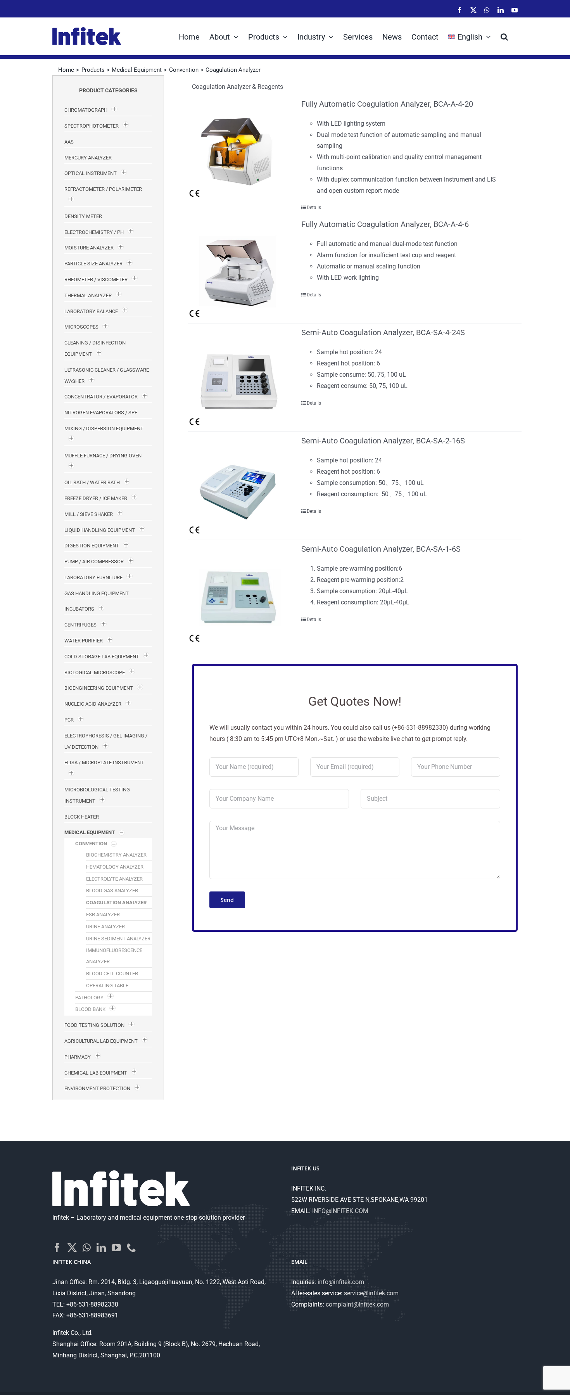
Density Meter (83, 216)
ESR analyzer (103, 914)
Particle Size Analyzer (93, 264)
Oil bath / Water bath (92, 482)
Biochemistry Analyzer (116, 855)
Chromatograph (85, 110)
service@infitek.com (371, 1293)
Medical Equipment (89, 832)
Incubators (79, 609)
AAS (69, 142)
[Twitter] (72, 1247)
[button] (504, 36)
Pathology (89, 997)
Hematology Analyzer (114, 867)
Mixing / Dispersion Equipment (103, 428)
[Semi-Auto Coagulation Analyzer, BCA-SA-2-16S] (238, 486)
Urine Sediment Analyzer (118, 939)
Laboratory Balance (91, 311)
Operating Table (107, 985)
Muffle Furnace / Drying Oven (103, 456)
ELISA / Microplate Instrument (104, 762)
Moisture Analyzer (89, 248)
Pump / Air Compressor (94, 561)
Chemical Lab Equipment (95, 1073)
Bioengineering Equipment (98, 688)
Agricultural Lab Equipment (101, 1041)
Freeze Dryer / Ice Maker (95, 498)
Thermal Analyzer (88, 295)
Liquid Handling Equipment (99, 530)
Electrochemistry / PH (94, 232)
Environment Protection (97, 1088)
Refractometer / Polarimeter (103, 189)
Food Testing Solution (94, 1025)
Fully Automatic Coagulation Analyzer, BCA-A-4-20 (387, 104)
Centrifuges (80, 625)
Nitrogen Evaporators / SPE (100, 412)
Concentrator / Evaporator (101, 397)
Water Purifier (83, 641)
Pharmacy (77, 1057)
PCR (69, 720)
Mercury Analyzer (88, 158)
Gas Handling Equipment (96, 593)
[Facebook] (57, 1247)
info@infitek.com (341, 1282)
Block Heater (81, 817)
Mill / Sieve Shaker (88, 514)
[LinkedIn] (101, 1247)
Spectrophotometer (91, 126)
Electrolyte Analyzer (114, 879)
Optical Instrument (90, 173)
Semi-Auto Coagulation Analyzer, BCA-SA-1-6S (381, 549)
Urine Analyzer (105, 926)
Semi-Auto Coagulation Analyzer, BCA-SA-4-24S (383, 332)
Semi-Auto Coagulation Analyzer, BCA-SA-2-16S (383, 440)
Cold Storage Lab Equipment (101, 656)
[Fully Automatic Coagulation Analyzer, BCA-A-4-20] (238, 149)
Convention (91, 843)
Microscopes (81, 327)
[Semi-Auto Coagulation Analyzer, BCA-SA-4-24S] (238, 377)
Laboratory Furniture (93, 577)
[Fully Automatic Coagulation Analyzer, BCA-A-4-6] (238, 269)
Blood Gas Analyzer (112, 890)
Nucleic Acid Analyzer (92, 704)
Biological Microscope (94, 672)
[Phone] (131, 1247)
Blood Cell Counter (112, 973)
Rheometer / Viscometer (96, 279)
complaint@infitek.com (357, 1304)
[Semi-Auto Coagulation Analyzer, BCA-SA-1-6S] (238, 594)
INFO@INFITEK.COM (340, 1211)
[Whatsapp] (87, 1247)
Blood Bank (90, 1009)
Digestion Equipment (91, 546)
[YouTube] (116, 1247)
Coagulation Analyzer (116, 902)
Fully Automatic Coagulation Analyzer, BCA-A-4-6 (385, 224)
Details (314, 207)
